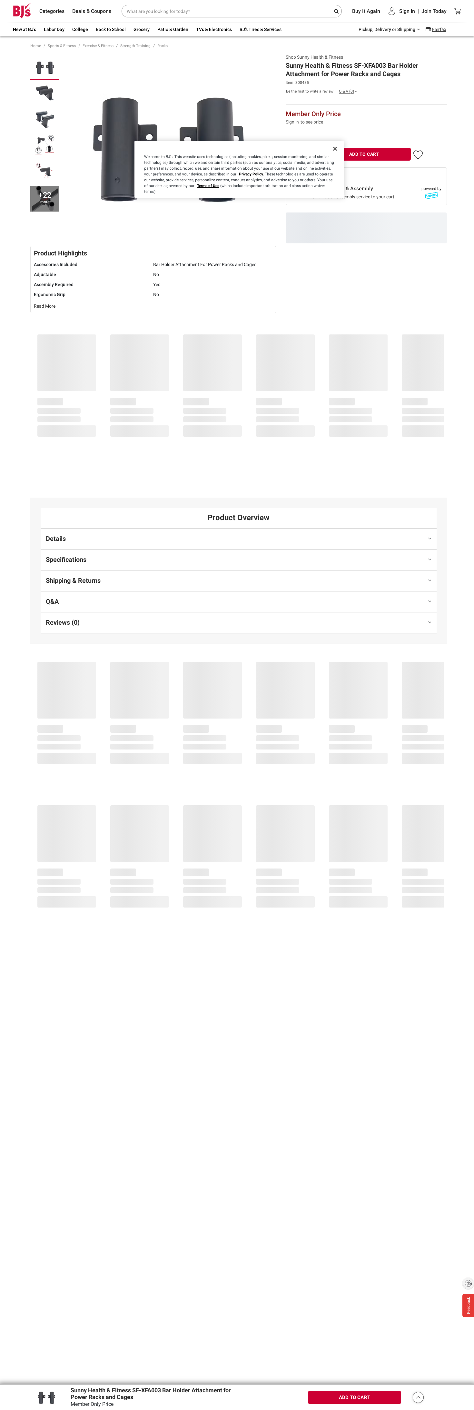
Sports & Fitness (62, 46)
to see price (312, 121)
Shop (314, 57)
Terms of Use (208, 186)
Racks (162, 46)
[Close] (335, 149)
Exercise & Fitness (98, 46)
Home (35, 46)
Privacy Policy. (251, 174)
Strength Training (135, 46)
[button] (418, 153)
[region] (239, 169)
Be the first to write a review (309, 91)
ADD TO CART (364, 154)
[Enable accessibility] (468, 1283)
